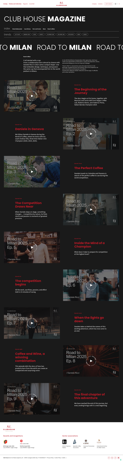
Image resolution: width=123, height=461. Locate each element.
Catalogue (71, 34)
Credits (63, 457)
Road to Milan (51, 29)
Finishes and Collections (15, 4)
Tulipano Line (50, 34)
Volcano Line (61, 34)
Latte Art (17, 34)
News (44, 29)
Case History (27, 29)
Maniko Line (27, 34)
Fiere (78, 34)
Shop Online (108, 3)
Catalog (5, 4)
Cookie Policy (57, 457)
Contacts (100, 4)
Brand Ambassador (17, 29)
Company (94, 4)
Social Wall (31, 4)
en (119, 3)
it (117, 3)
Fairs (34, 34)
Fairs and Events (37, 29)
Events (41, 34)
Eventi (85, 34)
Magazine (25, 4)
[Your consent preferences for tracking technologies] (121, 460)
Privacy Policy (50, 457)
